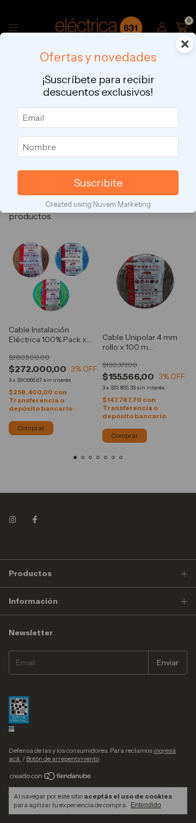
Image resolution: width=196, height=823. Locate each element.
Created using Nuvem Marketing (98, 204)
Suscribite (98, 182)
